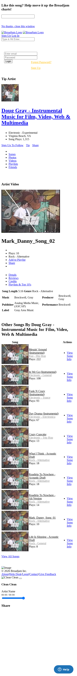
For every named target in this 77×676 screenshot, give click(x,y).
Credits (13, 281)
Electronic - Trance (39, 397)
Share (35, 145)
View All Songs (10, 556)
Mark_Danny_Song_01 (42, 517)
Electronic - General (40, 375)
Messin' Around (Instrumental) (38, 351)
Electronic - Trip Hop (41, 437)
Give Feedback (47, 574)
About (5, 574)
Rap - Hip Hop (37, 355)
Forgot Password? (41, 62)
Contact (33, 574)
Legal (25, 574)
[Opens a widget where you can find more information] (63, 669)
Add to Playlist (17, 259)
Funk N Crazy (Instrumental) (37, 393)
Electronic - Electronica (42, 416)
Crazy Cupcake (37, 434)
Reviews (13, 278)
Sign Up (35, 67)
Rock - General (37, 543)
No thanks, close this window (18, 26)
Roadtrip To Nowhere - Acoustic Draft (42, 476)
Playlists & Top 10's (20, 284)
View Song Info (70, 356)
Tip (28, 145)
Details (12, 274)
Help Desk (15, 574)
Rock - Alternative (39, 460)
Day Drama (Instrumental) (44, 413)
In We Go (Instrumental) (42, 371)
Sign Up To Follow (12, 145)
